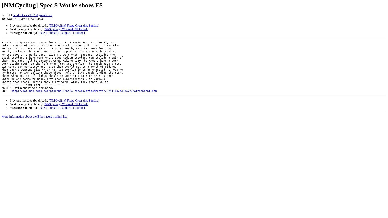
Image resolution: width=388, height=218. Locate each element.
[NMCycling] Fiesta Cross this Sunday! (74, 25)
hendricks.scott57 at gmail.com (32, 15)
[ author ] (79, 33)
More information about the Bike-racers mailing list (34, 116)
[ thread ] (53, 33)
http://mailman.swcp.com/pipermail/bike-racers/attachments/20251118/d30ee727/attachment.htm (84, 90)
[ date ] (42, 33)
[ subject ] (66, 33)
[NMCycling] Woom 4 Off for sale (66, 29)
